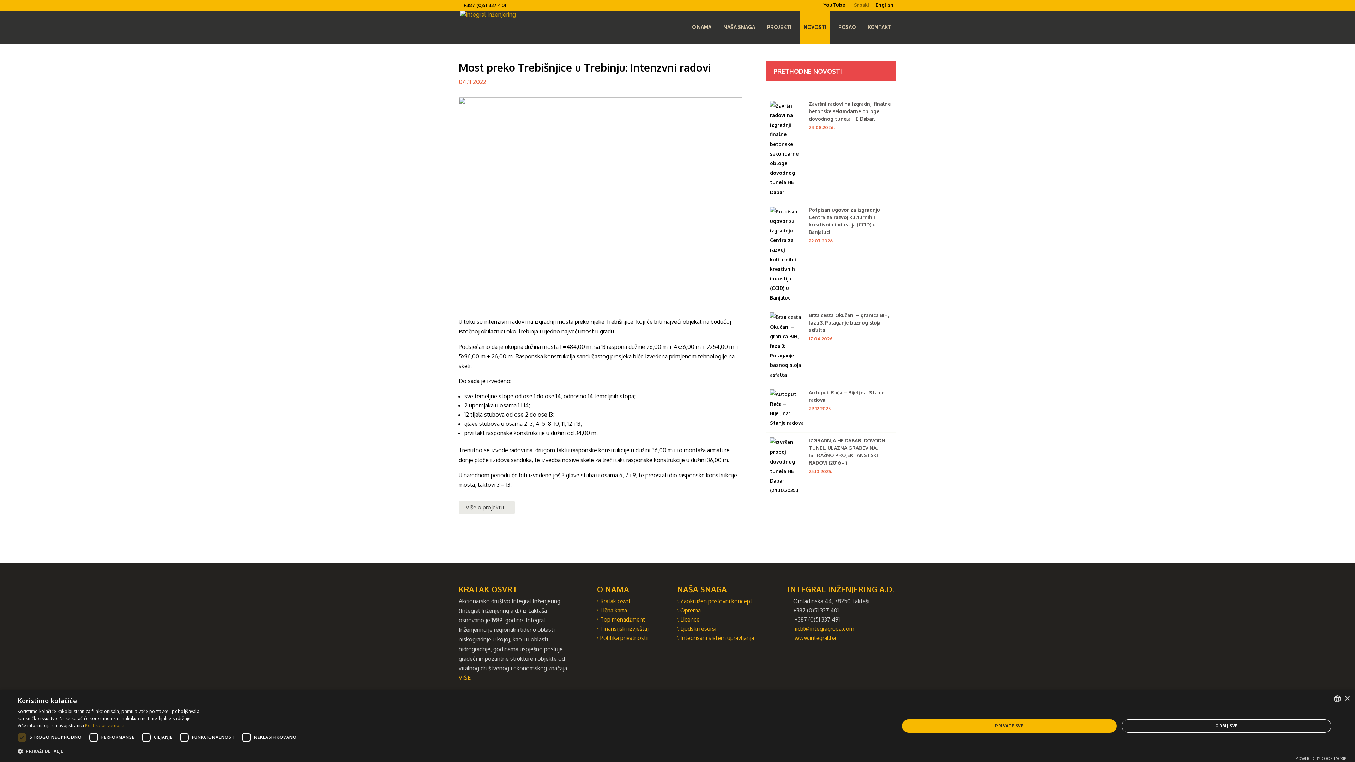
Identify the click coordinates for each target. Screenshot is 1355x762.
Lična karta (613, 610)
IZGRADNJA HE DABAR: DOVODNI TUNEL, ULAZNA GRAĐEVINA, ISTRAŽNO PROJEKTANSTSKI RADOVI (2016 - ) (848, 451)
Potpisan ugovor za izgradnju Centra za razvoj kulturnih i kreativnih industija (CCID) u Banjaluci (844, 221)
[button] (159, 751)
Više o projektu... (487, 507)
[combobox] (1337, 698)
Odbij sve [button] (1226, 726)
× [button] (1347, 698)
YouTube (834, 4)
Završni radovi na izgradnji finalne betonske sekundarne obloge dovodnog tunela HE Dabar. (850, 111)
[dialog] (677, 726)
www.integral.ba (815, 637)
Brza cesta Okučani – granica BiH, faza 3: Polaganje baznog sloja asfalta (849, 322)
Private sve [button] (1009, 726)
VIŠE (465, 677)
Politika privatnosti (624, 637)
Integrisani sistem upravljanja (717, 637)
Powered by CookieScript (1322, 758)
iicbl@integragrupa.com (824, 628)
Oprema (690, 610)
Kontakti (880, 27)
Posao (847, 27)
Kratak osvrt (615, 601)
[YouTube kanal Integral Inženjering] (821, 10)
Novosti (814, 27)
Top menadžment (622, 619)
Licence (690, 619)
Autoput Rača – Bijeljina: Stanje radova (846, 396)
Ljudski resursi (698, 628)
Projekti (779, 27)
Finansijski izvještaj (624, 628)
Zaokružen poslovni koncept (716, 601)
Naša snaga (739, 27)
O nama (701, 27)
